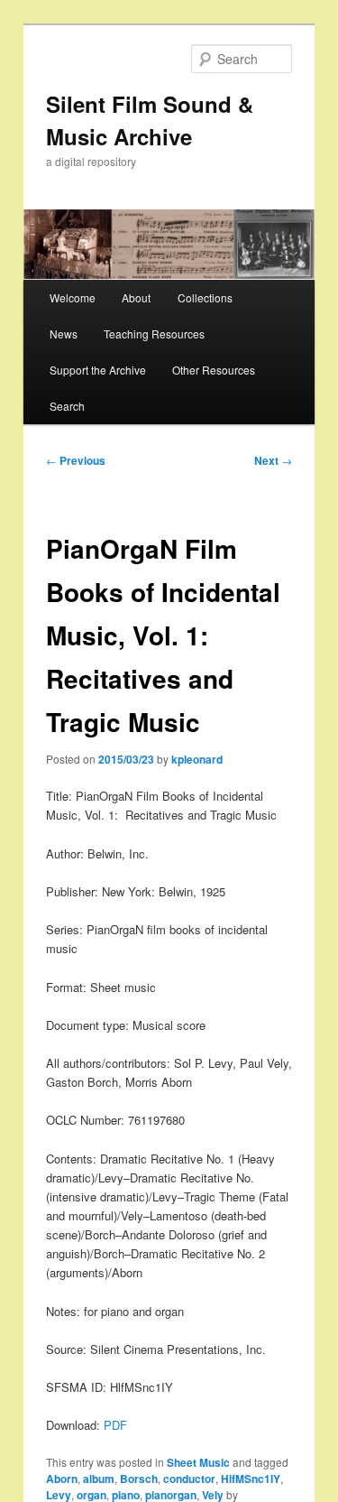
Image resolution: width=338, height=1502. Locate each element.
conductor (189, 1478)
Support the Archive (98, 369)
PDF (115, 1424)
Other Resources (213, 369)
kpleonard (197, 759)
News (64, 333)
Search (67, 405)
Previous (75, 460)
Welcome (73, 297)
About (136, 297)
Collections (205, 297)
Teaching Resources (154, 333)
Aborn (62, 1478)
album (98, 1478)
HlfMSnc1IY (250, 1478)
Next (273, 460)
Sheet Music (198, 1462)
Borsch (139, 1478)
